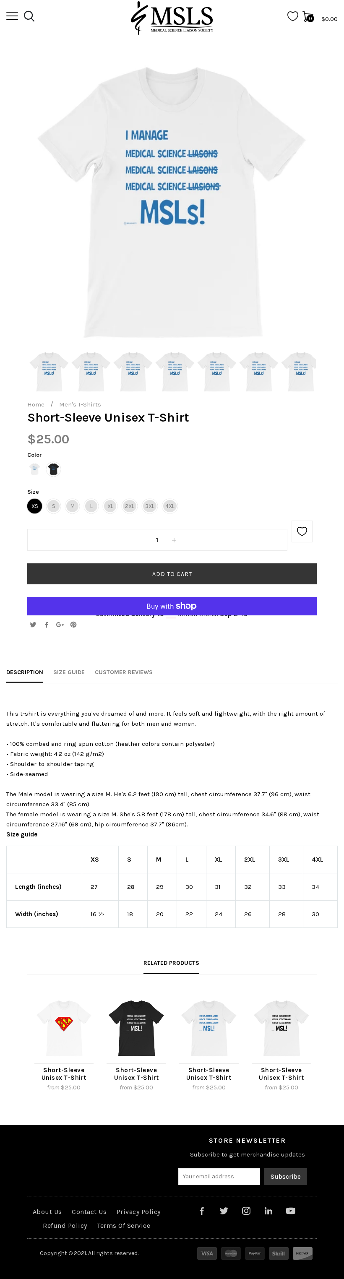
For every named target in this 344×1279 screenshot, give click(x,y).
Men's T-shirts (80, 404)
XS (34, 506)
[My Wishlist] (293, 19)
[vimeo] (73, 625)
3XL (149, 506)
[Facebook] (46, 625)
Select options (40, 1098)
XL (110, 506)
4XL (170, 506)
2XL (129, 506)
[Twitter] (33, 625)
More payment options (172, 601)
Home (35, 404)
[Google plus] (60, 625)
